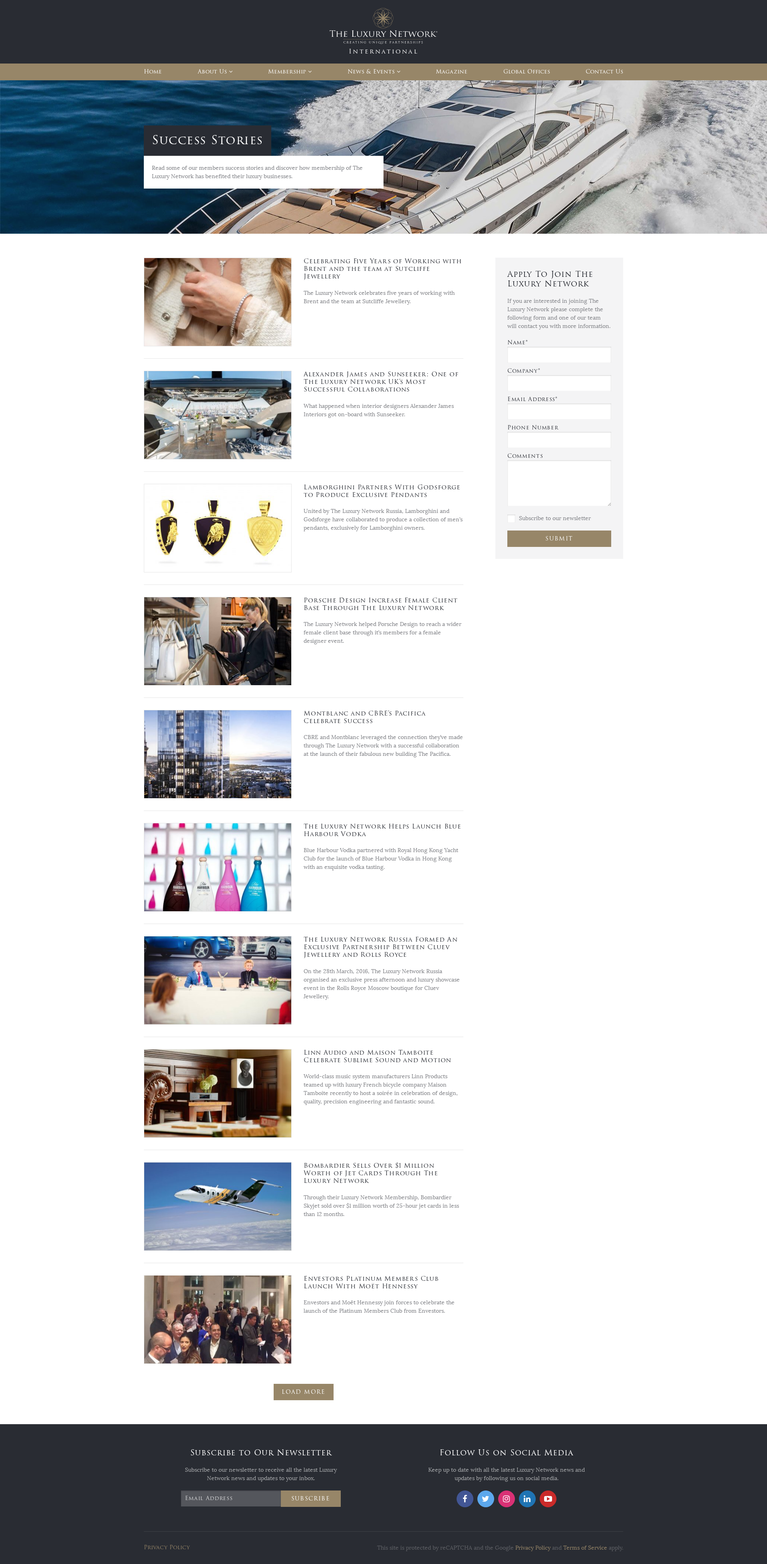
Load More (304, 1392)
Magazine (451, 72)
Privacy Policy (167, 1547)
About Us (212, 72)
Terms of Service (585, 1547)
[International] (383, 31)
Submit (559, 539)
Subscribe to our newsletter (554, 518)
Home (153, 72)
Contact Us (604, 72)
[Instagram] (506, 1498)
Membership (287, 72)
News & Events (371, 72)
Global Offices (526, 72)
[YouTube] (548, 1498)
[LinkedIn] (527, 1498)
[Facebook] (465, 1498)
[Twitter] (485, 1498)
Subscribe (310, 1498)
